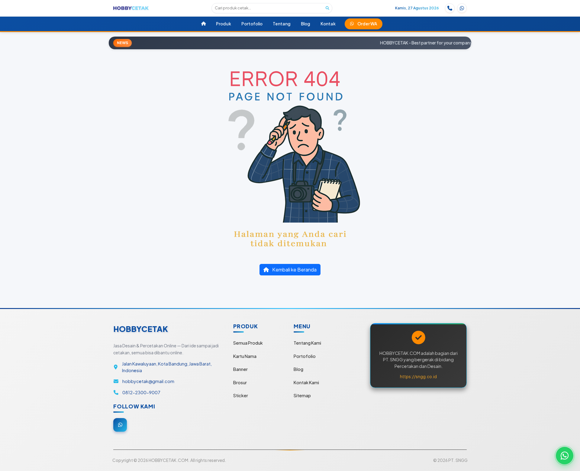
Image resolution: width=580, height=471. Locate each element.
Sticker (240, 395)
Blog (298, 369)
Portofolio (305, 356)
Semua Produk (248, 343)
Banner (240, 369)
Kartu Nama (244, 356)
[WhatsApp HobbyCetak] (564, 455)
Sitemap (302, 395)
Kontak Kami (306, 382)
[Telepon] (450, 8)
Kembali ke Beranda (294, 269)
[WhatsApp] (462, 8)
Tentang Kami (307, 343)
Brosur (240, 382)
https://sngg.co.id (418, 376)
